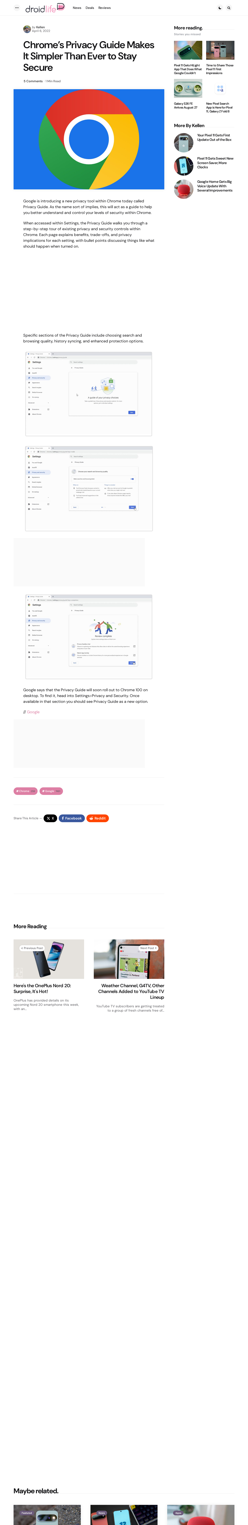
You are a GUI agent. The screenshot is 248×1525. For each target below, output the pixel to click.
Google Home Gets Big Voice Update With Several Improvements (214, 186)
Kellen (40, 27)
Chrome (27, 791)
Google (33, 711)
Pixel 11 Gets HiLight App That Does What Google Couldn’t (188, 69)
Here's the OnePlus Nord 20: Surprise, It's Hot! (42, 988)
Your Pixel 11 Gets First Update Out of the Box (214, 137)
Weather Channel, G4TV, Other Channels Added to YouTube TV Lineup (131, 991)
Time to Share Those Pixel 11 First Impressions (219, 69)
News (102, 1513)
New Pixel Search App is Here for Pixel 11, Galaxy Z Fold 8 (219, 107)
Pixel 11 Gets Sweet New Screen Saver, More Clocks (215, 162)
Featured (27, 1513)
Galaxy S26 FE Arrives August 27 (185, 105)
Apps (178, 1513)
